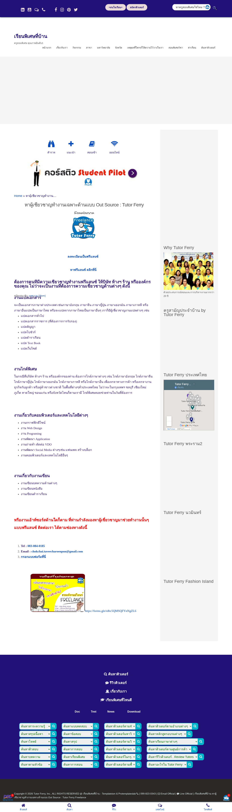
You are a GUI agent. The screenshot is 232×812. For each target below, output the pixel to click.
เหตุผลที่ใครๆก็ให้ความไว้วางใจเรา (145, 47)
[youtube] (29, 9)
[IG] (62, 9)
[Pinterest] (69, 9)
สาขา (89, 47)
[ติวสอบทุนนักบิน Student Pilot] (84, 186)
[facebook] (56, 9)
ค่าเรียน (192, 47)
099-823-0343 (148, 793)
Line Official (186, 793)
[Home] (22, 9)
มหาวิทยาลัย (103, 47)
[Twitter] (76, 9)
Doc (77, 711)
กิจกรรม (77, 47)
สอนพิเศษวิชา (175, 47)
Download (133, 711)
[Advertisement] (116, 90)
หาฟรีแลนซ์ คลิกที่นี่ (83, 270)
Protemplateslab (127, 793)
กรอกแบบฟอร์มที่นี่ (33, 557)
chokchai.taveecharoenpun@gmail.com (57, 551)
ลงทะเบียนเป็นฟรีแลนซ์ (83, 256)
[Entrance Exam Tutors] (92, 144)
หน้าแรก (46, 47)
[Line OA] (36, 9)
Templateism (108, 793)
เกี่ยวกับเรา (62, 47)
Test (93, 711)
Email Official (168, 793)
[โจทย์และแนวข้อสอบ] (226, 798)
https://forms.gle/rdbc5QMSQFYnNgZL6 (110, 611)
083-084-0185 (36, 546)
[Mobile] (43, 9)
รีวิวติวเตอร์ (118, 683)
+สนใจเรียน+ (115, 7)
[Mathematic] (71, 144)
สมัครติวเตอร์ (137, 7)
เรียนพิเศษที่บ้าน (30, 36)
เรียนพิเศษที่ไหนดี (118, 700)
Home (18, 196)
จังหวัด (118, 47)
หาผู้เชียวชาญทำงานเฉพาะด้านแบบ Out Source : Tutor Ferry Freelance (84, 209)
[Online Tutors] (114, 144)
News (110, 711)
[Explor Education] (51, 144)
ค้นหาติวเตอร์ (208, 47)
